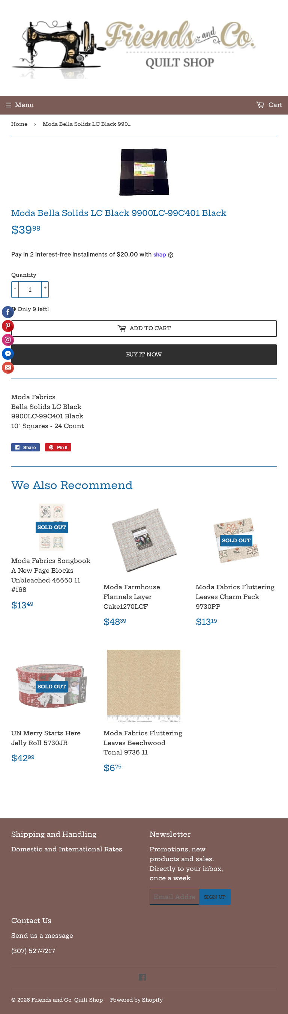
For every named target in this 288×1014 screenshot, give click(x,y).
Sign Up (215, 897)
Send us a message (42, 935)
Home (19, 124)
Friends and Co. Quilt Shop (67, 1000)
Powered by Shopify (136, 1000)
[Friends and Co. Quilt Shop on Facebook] (142, 978)
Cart (274, 105)
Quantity (23, 275)
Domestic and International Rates (66, 849)
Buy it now (144, 354)
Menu (24, 105)
